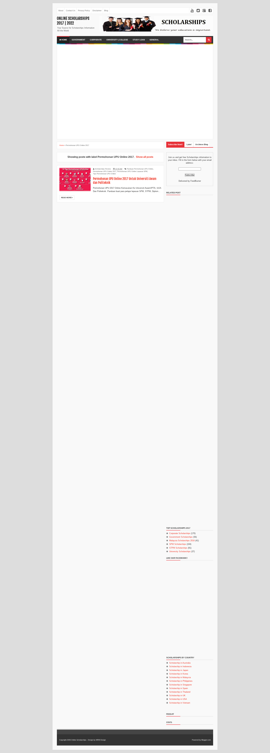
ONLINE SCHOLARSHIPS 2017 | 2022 (73, 20)
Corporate (96, 40)
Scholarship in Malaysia (180, 677)
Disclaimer (97, 11)
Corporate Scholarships (179, 533)
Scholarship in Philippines (180, 681)
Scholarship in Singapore (180, 685)
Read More (66, 198)
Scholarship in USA (178, 699)
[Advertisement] (135, 68)
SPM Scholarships (177, 544)
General (154, 40)
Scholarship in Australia (179, 663)
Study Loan (139, 40)
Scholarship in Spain (178, 688)
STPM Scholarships (178, 548)
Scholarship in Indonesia (180, 666)
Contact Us (70, 11)
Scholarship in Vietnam (179, 703)
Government (78, 40)
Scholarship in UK (177, 695)
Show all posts (144, 157)
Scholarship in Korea (178, 674)
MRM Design (101, 740)
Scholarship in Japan (178, 670)
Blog (106, 11)
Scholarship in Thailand (179, 692)
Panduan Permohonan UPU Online (140, 169)
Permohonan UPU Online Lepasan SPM (132, 171)
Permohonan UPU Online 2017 (104, 171)
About (60, 11)
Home (64, 40)
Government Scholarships (181, 537)
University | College (117, 40)
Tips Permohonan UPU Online (104, 174)
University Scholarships (180, 551)
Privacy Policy (84, 11)
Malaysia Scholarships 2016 (182, 540)
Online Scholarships (78, 740)
